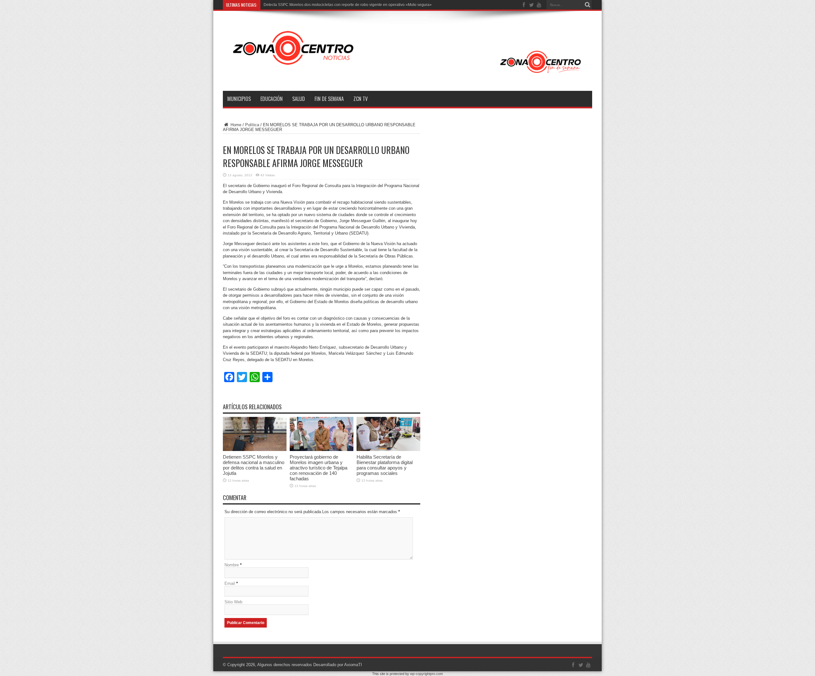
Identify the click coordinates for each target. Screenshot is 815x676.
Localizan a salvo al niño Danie (291, 5)
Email (229, 583)
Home (235, 124)
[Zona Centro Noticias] (407, 75)
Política (252, 124)
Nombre (231, 565)
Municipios (239, 99)
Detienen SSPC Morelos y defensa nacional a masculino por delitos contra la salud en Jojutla (253, 465)
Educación (271, 99)
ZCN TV (360, 99)
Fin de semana (329, 99)
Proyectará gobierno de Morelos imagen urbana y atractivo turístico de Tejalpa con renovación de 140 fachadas (318, 467)
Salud (298, 99)
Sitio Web (233, 602)
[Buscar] (587, 5)
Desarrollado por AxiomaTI (337, 664)
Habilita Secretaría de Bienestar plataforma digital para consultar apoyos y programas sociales (385, 465)
